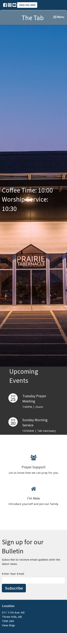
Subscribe (14, 588)
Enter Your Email (13, 573)
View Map (8, 625)
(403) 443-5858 (27, 5)
